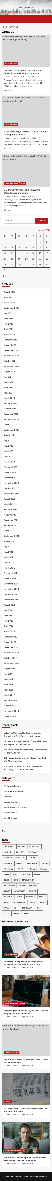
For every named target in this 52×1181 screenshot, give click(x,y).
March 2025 (9, 335)
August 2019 (9, 669)
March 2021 (9, 568)
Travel (6, 913)
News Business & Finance (15, 183)
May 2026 (8, 297)
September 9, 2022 (28, 196)
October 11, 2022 (27, 77)
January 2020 (10, 642)
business (20, 852)
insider (22, 886)
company (32, 852)
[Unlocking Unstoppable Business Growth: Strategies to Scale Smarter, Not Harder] (26, 942)
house (6, 880)
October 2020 (10, 594)
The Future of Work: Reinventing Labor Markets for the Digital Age (25, 751)
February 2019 (10, 701)
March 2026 (9, 303)
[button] (4, 18)
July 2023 (8, 441)
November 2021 (11, 526)
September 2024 (11, 366)
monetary (30, 897)
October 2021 (10, 531)
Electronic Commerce (13, 792)
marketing (8, 897)
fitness (16, 874)
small (6, 908)
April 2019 (8, 690)
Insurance (34, 886)
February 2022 (10, 510)
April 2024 (8, 393)
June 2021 (8, 552)
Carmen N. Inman (12, 77)
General (7, 797)
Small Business (11, 63)
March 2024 (9, 398)
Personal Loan (10, 813)
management (19, 891)
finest (6, 874)
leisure (6, 891)
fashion (20, 869)
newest (42, 897)
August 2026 (9, 292)
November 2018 (11, 711)
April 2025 (8, 329)
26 (19, 264)
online (6, 902)
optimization (19, 902)
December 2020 (11, 584)
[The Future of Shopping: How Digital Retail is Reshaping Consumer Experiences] (26, 1138)
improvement (28, 880)
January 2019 (10, 706)
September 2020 (11, 600)
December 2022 (11, 478)
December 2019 (11, 648)
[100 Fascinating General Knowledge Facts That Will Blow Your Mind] (26, 1089)
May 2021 (8, 557)
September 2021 (11, 536)
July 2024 (8, 377)
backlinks (7, 852)
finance (31, 869)
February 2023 (10, 467)
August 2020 (9, 605)
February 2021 (10, 573)
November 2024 (11, 356)
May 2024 (8, 388)
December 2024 (11, 351)
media (19, 897)
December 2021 (11, 520)
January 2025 (10, 345)
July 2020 (8, 610)
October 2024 (10, 361)
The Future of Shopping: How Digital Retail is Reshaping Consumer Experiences (24, 768)
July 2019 (8, 674)
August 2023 (9, 435)
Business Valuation (12, 786)
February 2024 (10, 404)
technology (26, 908)
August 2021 (9, 541)
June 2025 (8, 319)
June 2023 (8, 446)
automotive (34, 847)
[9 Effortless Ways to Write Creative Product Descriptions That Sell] (26, 112)
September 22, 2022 (28, 138)
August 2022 (9, 499)
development (32, 863)
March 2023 (9, 462)
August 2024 (9, 372)
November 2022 (11, 483)
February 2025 (10, 340)
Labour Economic (11, 802)
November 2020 (11, 589)
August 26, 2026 (27, 968)
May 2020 (8, 621)
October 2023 (10, 425)
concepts (20, 858)
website (27, 913)
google (26, 874)
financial (43, 869)
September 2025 (11, 308)
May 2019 (8, 685)
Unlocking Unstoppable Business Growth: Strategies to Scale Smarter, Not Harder (22, 734)
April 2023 (8, 457)
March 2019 (9, 695)
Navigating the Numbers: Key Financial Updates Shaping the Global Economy (25, 743)
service (42, 902)
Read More (7, 90)
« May (4, 276)
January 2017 (10, 716)
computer (7, 858)
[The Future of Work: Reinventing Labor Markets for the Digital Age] (26, 1040)
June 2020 (8, 616)
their (38, 908)
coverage (7, 863)
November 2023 (11, 419)
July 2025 (8, 313)
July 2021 (8, 547)
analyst (21, 847)
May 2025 (8, 324)
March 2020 (9, 632)
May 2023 (8, 451)
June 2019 (8, 679)
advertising (8, 847)
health (37, 874)
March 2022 (9, 504)
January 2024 (10, 409)
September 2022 (11, 494)
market (32, 891)
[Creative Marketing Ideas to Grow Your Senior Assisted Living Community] (26, 51)
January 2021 (10, 579)
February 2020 (10, 637)
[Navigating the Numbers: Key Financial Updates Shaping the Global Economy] (26, 991)
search (32, 902)
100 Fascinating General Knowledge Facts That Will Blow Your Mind (25, 759)
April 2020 (8, 626)
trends (16, 913)
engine (45, 863)
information (9, 886)
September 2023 (11, 430)
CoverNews (28, 1177)
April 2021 (8, 563)
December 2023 (11, 414)
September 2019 (11, 663)
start (15, 908)
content (32, 858)
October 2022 (10, 488)
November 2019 (11, 653)
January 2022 (10, 515)
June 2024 (8, 382)
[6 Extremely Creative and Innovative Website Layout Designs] (26, 170)
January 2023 (10, 472)
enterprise (8, 869)
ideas (15, 880)
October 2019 (10, 658)
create (19, 863)
